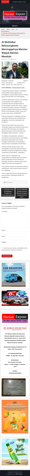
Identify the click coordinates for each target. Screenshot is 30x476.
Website (4, 242)
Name (3, 230)
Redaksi (14, 59)
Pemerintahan (9, 182)
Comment (4, 211)
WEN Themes (19, 474)
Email (3, 236)
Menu (16, 26)
